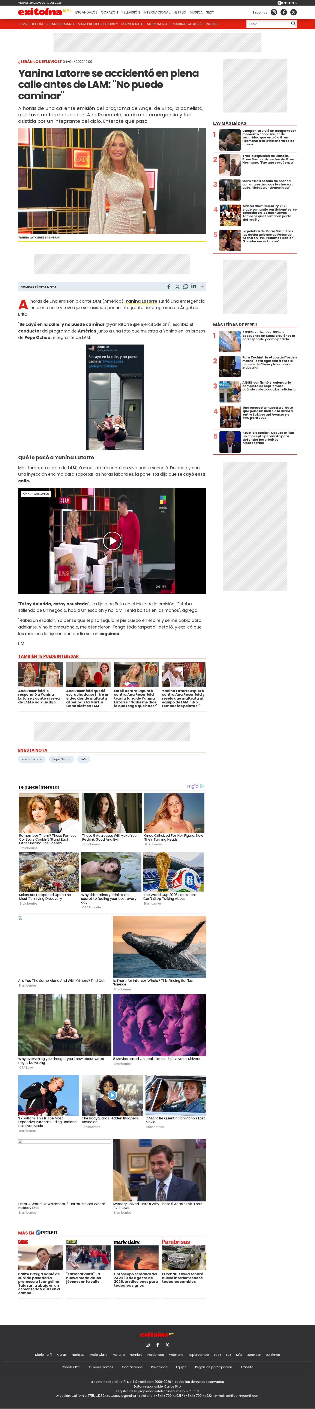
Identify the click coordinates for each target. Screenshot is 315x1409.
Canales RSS (71, 1367)
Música (196, 12)
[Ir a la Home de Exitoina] (45, 12)
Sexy (210, 12)
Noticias (78, 1355)
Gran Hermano (60, 23)
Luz (228, 1355)
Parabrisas (155, 1355)
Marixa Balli (132, 23)
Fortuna (119, 1355)
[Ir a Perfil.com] (287, 3)
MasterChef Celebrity (98, 23)
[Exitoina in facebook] (283, 12)
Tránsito (247, 1367)
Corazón (109, 12)
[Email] (202, 287)
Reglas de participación (213, 1367)
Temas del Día (30, 23)
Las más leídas (229, 123)
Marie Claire (99, 1355)
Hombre (136, 1355)
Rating (212, 23)
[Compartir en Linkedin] (193, 286)
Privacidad (159, 1367)
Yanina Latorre (141, 301)
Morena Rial (158, 23)
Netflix (179, 12)
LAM (83, 759)
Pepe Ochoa (61, 759)
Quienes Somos (101, 1367)
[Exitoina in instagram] (274, 12)
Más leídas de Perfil (235, 325)
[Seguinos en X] (293, 12)
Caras (62, 1355)
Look (217, 1355)
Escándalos (86, 12)
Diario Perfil (43, 1355)
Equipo (181, 1367)
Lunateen (254, 1355)
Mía (239, 1355)
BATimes (273, 1355)
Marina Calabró (187, 23)
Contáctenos (132, 1367)
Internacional (156, 12)
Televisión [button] (130, 12)
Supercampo (199, 1355)
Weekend (176, 1355)
